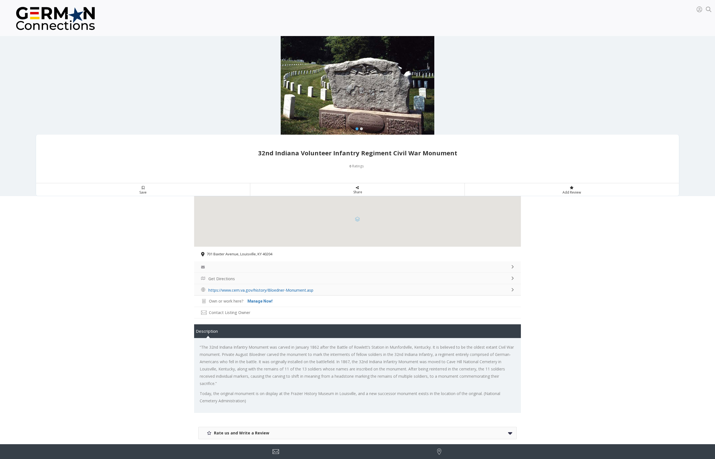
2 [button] (360, 127)
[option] (357, 91)
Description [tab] (207, 331)
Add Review (572, 192)
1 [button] (355, 127)
